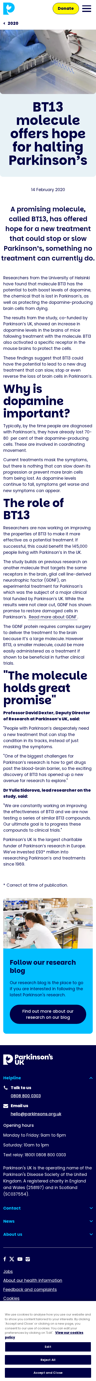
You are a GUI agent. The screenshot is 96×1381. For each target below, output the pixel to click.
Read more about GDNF (53, 617)
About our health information (32, 1280)
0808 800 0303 (26, 1096)
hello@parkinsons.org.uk (36, 1114)
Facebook (4, 1259)
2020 (13, 23)
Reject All (48, 1360)
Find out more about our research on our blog (48, 1014)
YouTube (19, 1259)
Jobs (8, 1271)
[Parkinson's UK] (9, 8)
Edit (48, 1347)
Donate (66, 8)
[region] (48, 1341)
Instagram (28, 1259)
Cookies (11, 1298)
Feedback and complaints (30, 1289)
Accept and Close (48, 1372)
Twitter (11, 1259)
